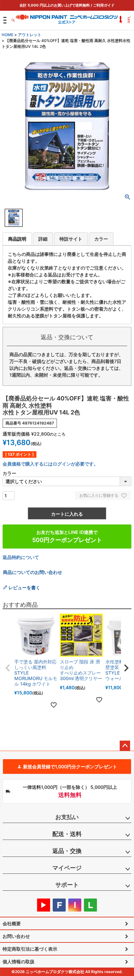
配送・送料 (67, 833)
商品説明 (17, 239)
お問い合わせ (16, 936)
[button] (8, 668)
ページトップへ (125, 746)
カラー (101, 239)
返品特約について (21, 557)
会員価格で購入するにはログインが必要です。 (50, 464)
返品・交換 (67, 850)
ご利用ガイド (103, 5)
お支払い (67, 817)
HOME (7, 34)
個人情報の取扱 (18, 961)
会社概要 (12, 923)
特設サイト (71, 239)
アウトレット (29, 34)
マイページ (67, 867)
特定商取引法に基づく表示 (30, 949)
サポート (67, 884)
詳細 (42, 239)
